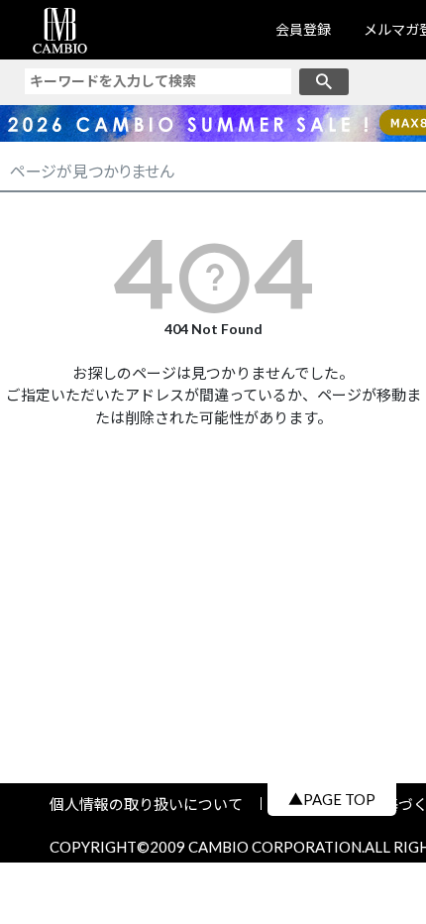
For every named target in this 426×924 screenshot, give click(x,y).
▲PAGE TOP (331, 799)
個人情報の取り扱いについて (154, 804)
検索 (324, 81)
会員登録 (303, 29)
